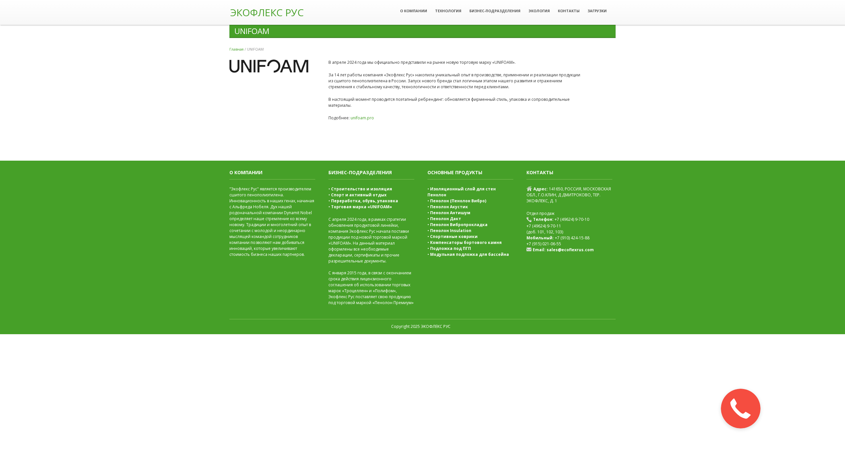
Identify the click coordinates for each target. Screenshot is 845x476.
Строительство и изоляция (361, 189)
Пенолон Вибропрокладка (459, 224)
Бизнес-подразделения (495, 10)
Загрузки (597, 10)
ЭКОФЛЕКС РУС (267, 12)
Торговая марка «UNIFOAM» (361, 207)
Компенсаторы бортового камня (466, 242)
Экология (539, 10)
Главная (236, 49)
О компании (413, 10)
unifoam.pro (362, 118)
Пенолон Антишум (450, 213)
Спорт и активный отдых (359, 195)
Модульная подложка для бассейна (469, 254)
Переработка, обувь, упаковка (364, 201)
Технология (448, 10)
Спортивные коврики (454, 236)
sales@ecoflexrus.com (570, 250)
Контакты (569, 10)
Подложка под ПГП (450, 248)
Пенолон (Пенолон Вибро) (458, 201)
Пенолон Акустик (449, 207)
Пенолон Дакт (445, 218)
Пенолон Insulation (450, 230)
